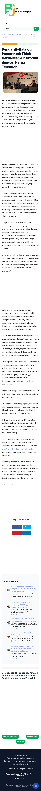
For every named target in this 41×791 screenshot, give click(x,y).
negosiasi (17, 407)
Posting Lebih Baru (10, 736)
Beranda (20, 741)
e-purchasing (33, 44)
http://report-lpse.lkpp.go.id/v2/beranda (17, 449)
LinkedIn (26, 533)
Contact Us (18, 774)
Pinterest (17, 533)
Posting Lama (32, 736)
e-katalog (22, 44)
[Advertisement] (20, 139)
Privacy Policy (29, 774)
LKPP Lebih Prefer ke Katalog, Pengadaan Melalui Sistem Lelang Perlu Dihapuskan (23, 588)
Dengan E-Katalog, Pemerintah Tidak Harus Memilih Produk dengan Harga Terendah (22, 648)
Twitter (27, 527)
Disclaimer (20, 776)
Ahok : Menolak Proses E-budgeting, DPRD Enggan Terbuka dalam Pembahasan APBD (24, 605)
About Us (9, 774)
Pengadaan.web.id (26, 769)
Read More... (14, 598)
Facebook (17, 527)
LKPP (22, 362)
